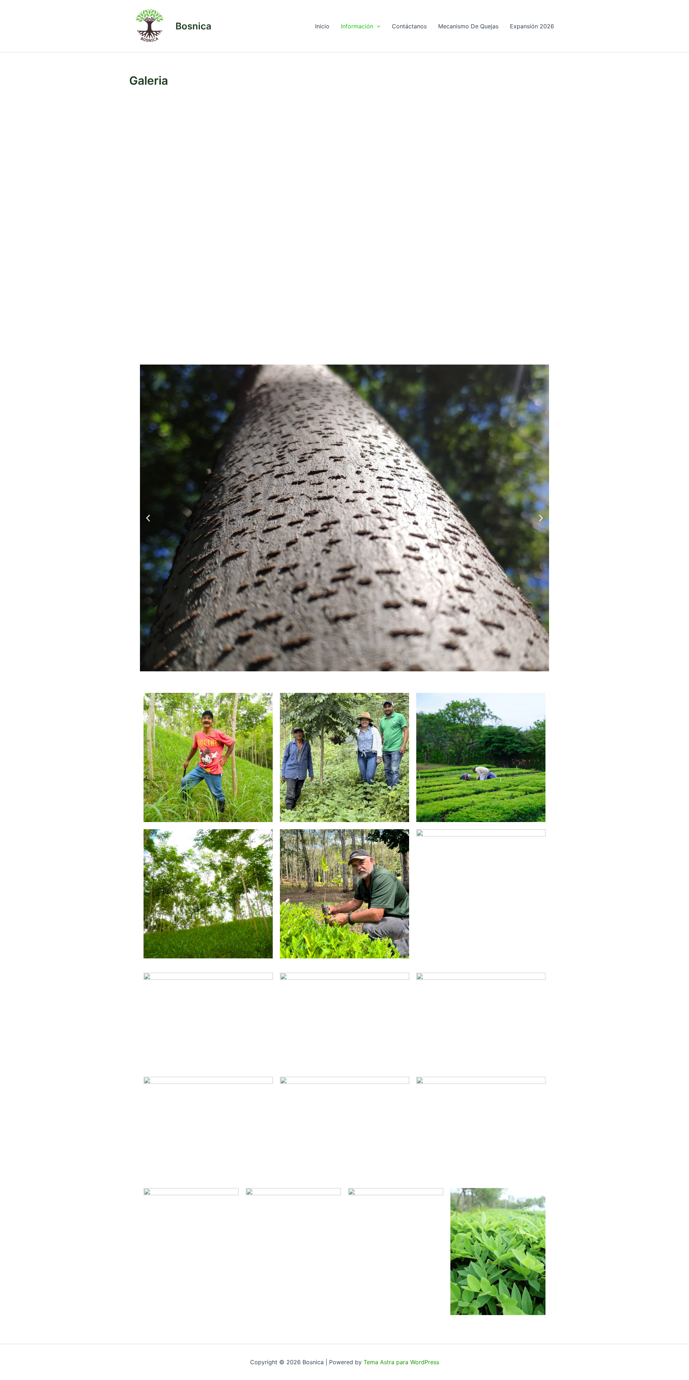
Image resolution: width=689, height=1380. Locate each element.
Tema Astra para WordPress (401, 1362)
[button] (376, 26)
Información (357, 26)
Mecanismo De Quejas (468, 26)
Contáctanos (409, 26)
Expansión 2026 (532, 26)
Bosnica (193, 26)
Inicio (322, 26)
